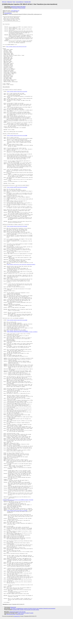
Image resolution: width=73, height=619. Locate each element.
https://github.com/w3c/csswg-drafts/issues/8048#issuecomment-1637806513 (22, 331)
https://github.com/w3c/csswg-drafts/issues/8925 (17, 510)
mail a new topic (22, 611)
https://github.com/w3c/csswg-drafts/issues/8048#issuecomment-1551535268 (18, 499)
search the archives (19, 614)
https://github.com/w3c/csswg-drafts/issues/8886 (17, 135)
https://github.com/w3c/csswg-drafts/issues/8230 (17, 187)
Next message (15, 7)
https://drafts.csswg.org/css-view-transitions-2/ (17, 330)
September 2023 (27, 1)
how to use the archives (11, 614)
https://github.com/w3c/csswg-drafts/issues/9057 (17, 91)
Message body (13, 6)
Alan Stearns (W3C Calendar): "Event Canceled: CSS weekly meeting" (25, 609)
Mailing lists (9, 1)
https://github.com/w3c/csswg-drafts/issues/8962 (17, 226)
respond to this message (14, 611)
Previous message (21, 7)
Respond (18, 6)
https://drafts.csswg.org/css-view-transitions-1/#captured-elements (21, 264)
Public (14, 1)
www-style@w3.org (19, 1)
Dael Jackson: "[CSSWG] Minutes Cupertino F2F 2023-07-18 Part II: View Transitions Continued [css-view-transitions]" (32, 608)
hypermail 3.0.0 (17, 616)
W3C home (4, 1)
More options (23, 6)
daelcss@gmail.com (15, 10)
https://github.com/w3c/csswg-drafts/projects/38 (16, 46)
